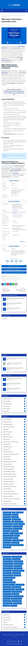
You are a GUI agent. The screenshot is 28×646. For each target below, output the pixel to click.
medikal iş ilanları (14, 501)
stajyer (14, 622)
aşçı (13, 521)
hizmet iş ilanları (14, 419)
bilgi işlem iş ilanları (14, 436)
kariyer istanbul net (15, 170)
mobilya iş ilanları (14, 488)
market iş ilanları (14, 459)
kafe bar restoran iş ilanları (14, 476)
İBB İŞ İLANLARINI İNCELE (14, 269)
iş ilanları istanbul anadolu (11, 278)
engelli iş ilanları (14, 619)
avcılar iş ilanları (16, 559)
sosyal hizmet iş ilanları (14, 466)
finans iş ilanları (14, 444)
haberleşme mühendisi (6, 277)
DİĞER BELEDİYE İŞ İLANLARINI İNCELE (15, 272)
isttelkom (20, 277)
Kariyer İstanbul (18, 643)
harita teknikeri (7, 542)
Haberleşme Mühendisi (17, 215)
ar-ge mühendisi (7, 519)
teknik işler (14, 429)
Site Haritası (22, 634)
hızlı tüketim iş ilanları (14, 484)
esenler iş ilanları (7, 573)
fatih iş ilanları (17, 575)
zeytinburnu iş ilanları (16, 598)
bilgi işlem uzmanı (17, 528)
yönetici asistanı (7, 547)
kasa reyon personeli (8, 524)
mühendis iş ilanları (17, 279)
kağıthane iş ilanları (16, 587)
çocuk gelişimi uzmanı (8, 535)
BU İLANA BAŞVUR (14, 266)
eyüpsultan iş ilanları (8, 575)
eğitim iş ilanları (14, 434)
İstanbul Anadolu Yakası (20, 229)
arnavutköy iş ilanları (16, 556)
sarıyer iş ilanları (7, 594)
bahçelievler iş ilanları (8, 561)
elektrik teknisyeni (16, 519)
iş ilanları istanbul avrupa (6, 279)
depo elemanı (6, 531)
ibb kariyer (14, 277)
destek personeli (14, 531)
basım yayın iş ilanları (14, 496)
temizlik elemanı (7, 512)
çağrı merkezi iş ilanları (14, 481)
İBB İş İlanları (15, 210)
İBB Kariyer (4, 72)
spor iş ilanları (14, 439)
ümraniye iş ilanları (8, 603)
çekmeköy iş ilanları (16, 601)
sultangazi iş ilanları (18, 596)
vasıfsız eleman (7, 521)
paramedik (6, 533)
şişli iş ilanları (4, 280)
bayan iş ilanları (14, 617)
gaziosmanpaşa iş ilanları (9, 577)
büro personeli (20, 512)
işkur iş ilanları (14, 406)
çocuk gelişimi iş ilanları (14, 491)
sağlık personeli (7, 517)
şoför (14, 512)
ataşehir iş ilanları (7, 559)
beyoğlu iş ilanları (18, 568)
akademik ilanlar (14, 398)
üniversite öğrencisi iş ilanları (14, 627)
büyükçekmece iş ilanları (18, 570)
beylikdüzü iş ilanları (8, 568)
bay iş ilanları (14, 614)
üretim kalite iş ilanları (14, 469)
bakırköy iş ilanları (18, 561)
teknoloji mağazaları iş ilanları (14, 493)
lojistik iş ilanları (14, 456)
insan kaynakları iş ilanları (14, 471)
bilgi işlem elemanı (8, 528)
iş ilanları (15, 173)
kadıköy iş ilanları (20, 584)
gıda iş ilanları (14, 449)
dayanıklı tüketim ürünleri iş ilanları (14, 498)
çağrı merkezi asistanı (17, 526)
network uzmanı (7, 526)
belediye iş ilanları (14, 403)
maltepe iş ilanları (19, 589)
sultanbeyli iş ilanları (8, 596)
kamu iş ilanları (14, 408)
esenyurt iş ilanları (16, 573)
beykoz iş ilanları (17, 566)
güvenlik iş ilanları (14, 464)
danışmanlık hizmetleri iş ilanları (14, 454)
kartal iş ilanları (7, 587)
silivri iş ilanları (15, 594)
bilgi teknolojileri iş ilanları (9, 276)
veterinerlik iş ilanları (14, 479)
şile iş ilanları (6, 605)
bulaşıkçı (16, 538)
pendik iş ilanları (7, 591)
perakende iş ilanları (14, 451)
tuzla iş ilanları (7, 598)
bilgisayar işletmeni (8, 538)
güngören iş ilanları (8, 580)
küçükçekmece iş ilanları (9, 589)
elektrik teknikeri (18, 521)
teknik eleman (15, 517)
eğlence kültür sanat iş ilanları (14, 441)
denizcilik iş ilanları (14, 446)
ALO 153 (13, 248)
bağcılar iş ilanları (19, 563)
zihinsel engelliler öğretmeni (16, 533)
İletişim (16, 634)
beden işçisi (15, 514)
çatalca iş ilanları (7, 601)
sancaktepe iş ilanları (16, 591)
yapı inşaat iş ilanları (14, 424)
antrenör (17, 535)
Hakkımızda (11, 634)
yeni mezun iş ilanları (14, 624)
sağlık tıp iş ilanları (14, 431)
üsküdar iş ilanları (17, 603)
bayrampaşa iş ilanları (8, 563)
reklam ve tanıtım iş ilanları (14, 503)
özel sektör (14, 411)
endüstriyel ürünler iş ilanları (14, 461)
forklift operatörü (7, 540)
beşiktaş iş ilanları (7, 570)
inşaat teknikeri (15, 542)
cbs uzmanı (21, 524)
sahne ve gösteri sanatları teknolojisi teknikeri (13, 545)
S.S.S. (14, 636)
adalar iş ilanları (7, 556)
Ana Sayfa (5, 634)
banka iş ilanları (14, 401)
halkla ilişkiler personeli (18, 540)
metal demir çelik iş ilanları (14, 486)
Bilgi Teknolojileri (16, 212)
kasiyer (15, 524)
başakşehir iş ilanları (8, 566)
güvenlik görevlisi (7, 514)
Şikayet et (23, 241)
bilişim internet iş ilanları (14, 426)
